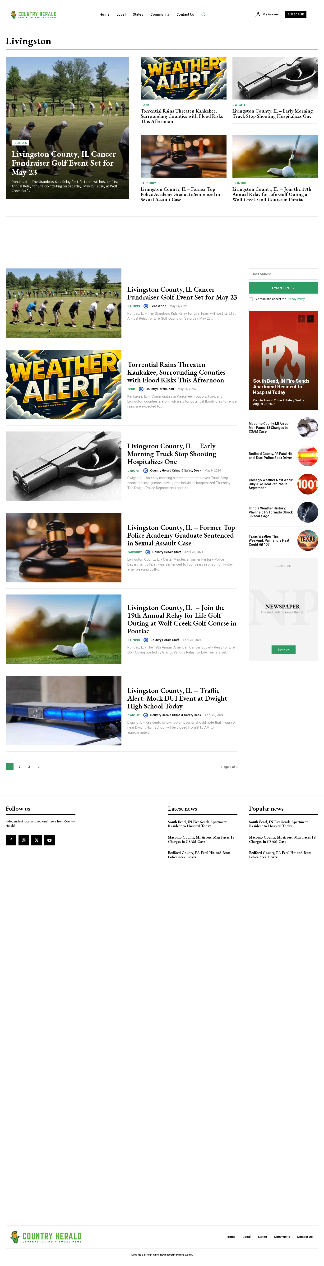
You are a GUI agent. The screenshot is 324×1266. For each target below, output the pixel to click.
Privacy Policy (296, 299)
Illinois (20, 143)
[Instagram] (24, 840)
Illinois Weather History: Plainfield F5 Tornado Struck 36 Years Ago (271, 512)
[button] (203, 14)
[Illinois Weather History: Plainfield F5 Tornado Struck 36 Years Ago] (307, 512)
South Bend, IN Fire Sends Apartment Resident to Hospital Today (281, 386)
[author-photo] (146, 306)
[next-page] (39, 766)
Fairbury (148, 183)
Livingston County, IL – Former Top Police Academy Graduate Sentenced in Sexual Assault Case (180, 194)
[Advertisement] (97, 235)
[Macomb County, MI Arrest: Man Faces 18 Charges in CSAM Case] (307, 427)
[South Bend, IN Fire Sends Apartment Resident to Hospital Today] (284, 360)
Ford (145, 104)
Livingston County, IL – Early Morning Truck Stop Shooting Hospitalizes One (272, 113)
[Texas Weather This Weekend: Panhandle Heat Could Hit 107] (307, 540)
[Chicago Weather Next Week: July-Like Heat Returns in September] (307, 484)
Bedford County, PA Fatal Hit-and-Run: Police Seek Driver (271, 456)
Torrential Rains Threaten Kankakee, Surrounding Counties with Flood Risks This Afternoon (182, 116)
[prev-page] (301, 318)
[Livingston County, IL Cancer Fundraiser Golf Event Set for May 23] (67, 128)
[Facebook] (11, 840)
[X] (36, 840)
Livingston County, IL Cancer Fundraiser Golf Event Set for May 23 (64, 162)
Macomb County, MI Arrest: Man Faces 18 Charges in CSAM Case (269, 428)
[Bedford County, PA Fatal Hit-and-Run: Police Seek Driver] (307, 455)
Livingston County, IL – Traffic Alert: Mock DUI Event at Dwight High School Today (177, 698)
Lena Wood (158, 306)
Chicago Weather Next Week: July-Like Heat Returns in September (271, 484)
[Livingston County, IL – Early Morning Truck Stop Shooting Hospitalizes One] (275, 78)
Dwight (238, 104)
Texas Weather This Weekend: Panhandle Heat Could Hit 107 (269, 540)
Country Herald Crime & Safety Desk (175, 470)
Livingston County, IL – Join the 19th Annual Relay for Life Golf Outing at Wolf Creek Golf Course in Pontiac (271, 194)
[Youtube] (49, 840)
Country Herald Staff (160, 389)
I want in (280, 288)
